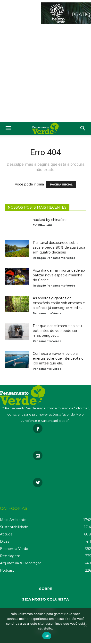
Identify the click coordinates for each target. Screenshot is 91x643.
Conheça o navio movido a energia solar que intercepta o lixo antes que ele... (58, 358)
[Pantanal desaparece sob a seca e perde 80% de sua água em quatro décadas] (17, 248)
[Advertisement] (45, 74)
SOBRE (45, 589)
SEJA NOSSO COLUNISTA (45, 599)
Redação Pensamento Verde (54, 258)
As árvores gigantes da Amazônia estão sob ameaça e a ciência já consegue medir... (59, 303)
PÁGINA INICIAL (61, 184)
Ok (47, 636)
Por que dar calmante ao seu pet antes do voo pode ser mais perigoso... (57, 331)
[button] (83, 128)
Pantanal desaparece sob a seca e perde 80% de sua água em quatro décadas (59, 247)
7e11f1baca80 (42, 225)
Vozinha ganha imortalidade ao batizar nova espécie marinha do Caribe (59, 275)
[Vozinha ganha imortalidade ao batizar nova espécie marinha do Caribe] (17, 276)
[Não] (85, 625)
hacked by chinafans (50, 220)
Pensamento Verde (47, 313)
